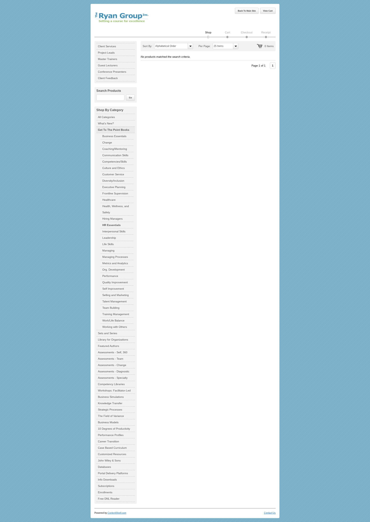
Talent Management (114, 301)
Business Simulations (111, 396)
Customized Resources (112, 454)
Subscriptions (106, 485)
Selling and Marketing (115, 295)
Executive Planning (113, 187)
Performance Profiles (111, 435)
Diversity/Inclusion (113, 180)
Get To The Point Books (113, 129)
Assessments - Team (110, 358)
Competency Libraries (111, 384)
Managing (108, 250)
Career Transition (108, 441)
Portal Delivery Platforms (113, 473)
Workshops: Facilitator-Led (114, 390)
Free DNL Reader (108, 498)
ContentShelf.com (117, 513)
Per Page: (204, 46)
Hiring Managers (112, 218)
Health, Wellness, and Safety (115, 209)
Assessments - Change (112, 365)
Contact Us (270, 513)
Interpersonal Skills (113, 231)
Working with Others (114, 326)
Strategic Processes (110, 409)
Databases (104, 466)
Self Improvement (113, 288)
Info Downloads (107, 479)
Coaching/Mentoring (114, 148)
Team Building (110, 307)
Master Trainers (107, 59)
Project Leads (106, 52)
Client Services (107, 46)
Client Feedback (108, 78)
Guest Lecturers (108, 65)
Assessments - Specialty (113, 377)
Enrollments (105, 492)
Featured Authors (108, 345)
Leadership (109, 237)
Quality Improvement (115, 282)
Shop (208, 32)
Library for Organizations (113, 339)
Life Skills (108, 244)
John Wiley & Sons (109, 460)
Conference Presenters (112, 71)
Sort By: (147, 46)
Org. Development (113, 269)
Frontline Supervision (115, 193)
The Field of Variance (111, 415)
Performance (110, 275)
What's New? (106, 123)
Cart (227, 32)
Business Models (108, 422)
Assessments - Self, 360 (112, 352)
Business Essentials (114, 136)
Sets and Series (107, 333)
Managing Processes (115, 256)
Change (107, 142)
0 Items (269, 46)
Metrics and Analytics (115, 263)
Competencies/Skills (114, 161)
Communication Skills (115, 155)
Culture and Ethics (113, 168)
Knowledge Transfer (110, 403)
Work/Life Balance (113, 320)
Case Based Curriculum (112, 447)
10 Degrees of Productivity (114, 428)
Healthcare (109, 199)
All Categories (106, 117)
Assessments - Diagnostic (113, 371)
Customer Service (113, 174)
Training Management (115, 314)
